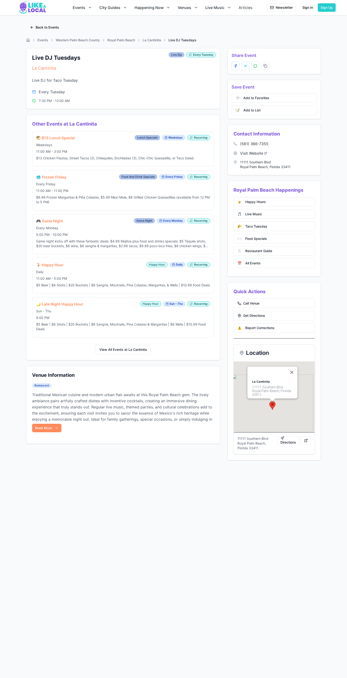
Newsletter (284, 7)
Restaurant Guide (254, 251)
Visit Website (251, 153)
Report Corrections (256, 328)
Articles (245, 7)
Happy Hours (251, 202)
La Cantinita (152, 40)
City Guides (109, 7)
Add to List (248, 110)
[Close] (291, 372)
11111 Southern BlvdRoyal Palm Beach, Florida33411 (265, 164)
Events (79, 7)
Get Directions (254, 316)
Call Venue (251, 303)
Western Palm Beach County (78, 40)
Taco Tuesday (252, 226)
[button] (272, 405)
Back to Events (47, 27)
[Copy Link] (265, 66)
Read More (43, 428)
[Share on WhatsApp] (255, 66)
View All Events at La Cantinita (123, 349)
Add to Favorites (252, 98)
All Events (249, 263)
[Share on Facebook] (236, 66)
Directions (288, 442)
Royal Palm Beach (121, 40)
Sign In (307, 7)
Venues (184, 7)
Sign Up (327, 7)
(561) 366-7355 (254, 143)
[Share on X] (245, 66)
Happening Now (149, 7)
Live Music (214, 7)
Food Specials (252, 239)
